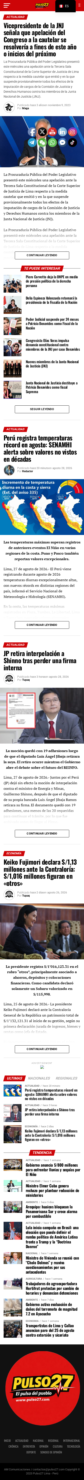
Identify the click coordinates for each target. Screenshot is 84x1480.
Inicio (7, 1440)
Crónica (13, 1446)
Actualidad (21, 1440)
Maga (25, 108)
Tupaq (26, 679)
